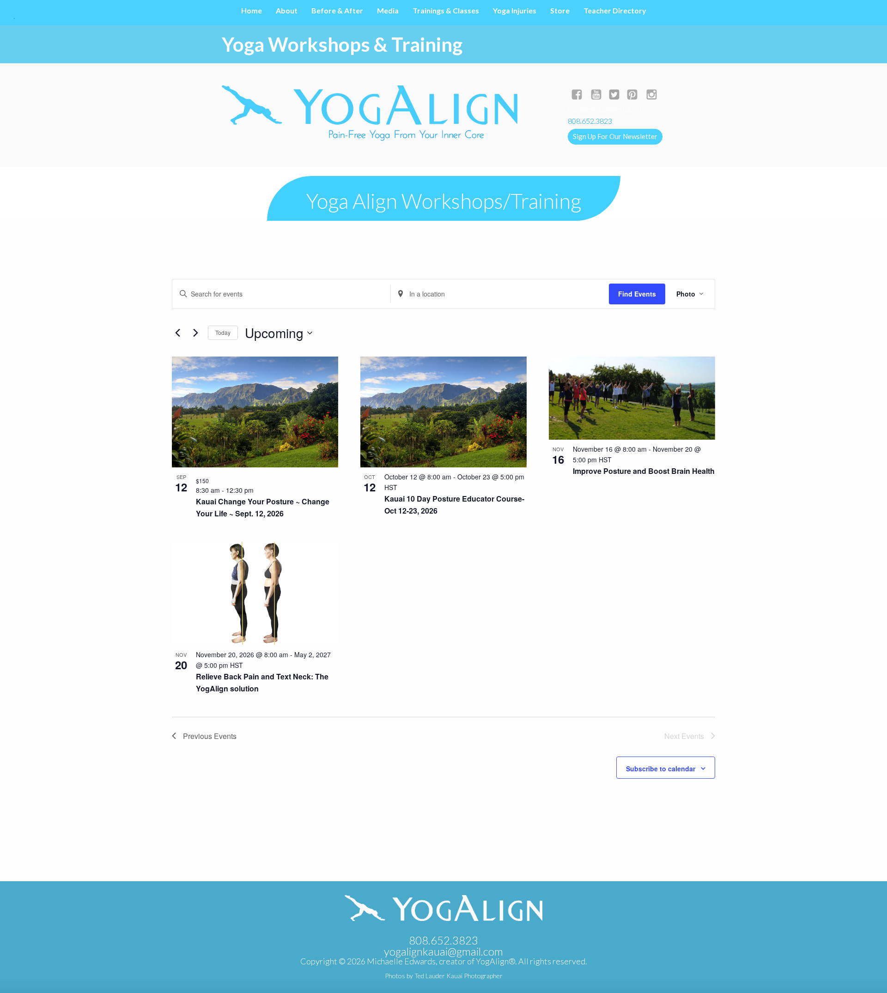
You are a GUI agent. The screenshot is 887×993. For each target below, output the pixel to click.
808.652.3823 (443, 940)
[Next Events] (195, 333)
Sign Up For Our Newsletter (615, 136)
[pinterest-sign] (632, 95)
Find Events (637, 293)
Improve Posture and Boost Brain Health (644, 471)
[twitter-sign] (614, 95)
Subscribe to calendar (660, 768)
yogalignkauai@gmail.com (607, 108)
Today (223, 332)
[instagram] (652, 95)
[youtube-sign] (596, 95)
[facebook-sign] (577, 95)
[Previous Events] (177, 333)
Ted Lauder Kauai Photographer (458, 976)
